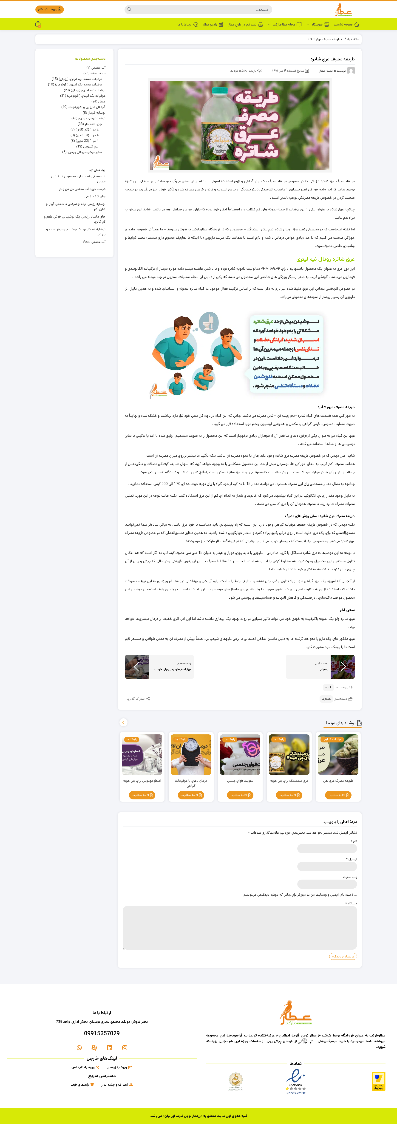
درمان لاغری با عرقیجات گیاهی (191, 783)
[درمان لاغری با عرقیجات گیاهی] (191, 754)
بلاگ (346, 39)
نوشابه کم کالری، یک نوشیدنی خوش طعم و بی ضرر (75, 232)
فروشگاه (317, 24)
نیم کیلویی (91, 146)
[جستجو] (129, 9)
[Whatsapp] (79, 1047)
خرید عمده (98, 73)
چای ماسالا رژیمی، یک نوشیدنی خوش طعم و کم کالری (74, 219)
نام (354, 841)
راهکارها (326, 699)
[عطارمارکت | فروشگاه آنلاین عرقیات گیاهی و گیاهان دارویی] (343, 9)
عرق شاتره (337, 209)
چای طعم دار (93, 124)
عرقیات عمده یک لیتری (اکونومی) (78, 84)
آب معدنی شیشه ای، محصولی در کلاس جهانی (78, 179)
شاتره (328, 687)
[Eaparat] (94, 1047)
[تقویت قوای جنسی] (240, 754)
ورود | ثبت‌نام (47, 9)
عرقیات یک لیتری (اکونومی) (86, 95)
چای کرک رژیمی (95, 196)
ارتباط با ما (185, 24)
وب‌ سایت (350, 877)
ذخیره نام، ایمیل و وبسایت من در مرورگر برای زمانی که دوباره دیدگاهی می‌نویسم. (298, 894)
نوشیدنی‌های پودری (91, 118)
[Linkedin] (109, 1047)
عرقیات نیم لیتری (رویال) (88, 90)
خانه (356, 39)
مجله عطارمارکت (283, 24)
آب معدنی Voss (94, 241)
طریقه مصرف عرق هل (338, 780)
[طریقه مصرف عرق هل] (338, 754)
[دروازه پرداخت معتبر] (379, 1081)
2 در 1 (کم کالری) (87, 129)
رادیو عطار (210, 24)
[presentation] (123, 722)
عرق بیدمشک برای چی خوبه (289, 780)
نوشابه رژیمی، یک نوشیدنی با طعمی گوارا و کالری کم (75, 206)
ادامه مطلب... (337, 795)
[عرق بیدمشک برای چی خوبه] (289, 754)
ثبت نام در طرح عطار (242, 24)
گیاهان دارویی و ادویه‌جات (86, 107)
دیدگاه (351, 903)
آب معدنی (98, 67)
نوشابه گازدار (96, 112)
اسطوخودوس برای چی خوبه (142, 780)
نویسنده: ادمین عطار (332, 70)
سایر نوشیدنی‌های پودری (85, 152)
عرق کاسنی (278, 504)
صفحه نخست (343, 24)
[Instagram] (124, 1047)
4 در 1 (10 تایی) (87, 135)
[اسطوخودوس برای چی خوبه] (142, 754)
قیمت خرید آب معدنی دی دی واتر (82, 189)
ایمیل (351, 859)
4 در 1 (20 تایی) (87, 140)
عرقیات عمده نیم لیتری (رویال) (80, 78)
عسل (101, 101)
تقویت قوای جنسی (240, 780)
